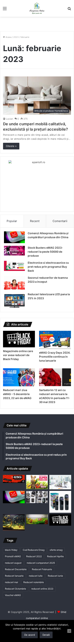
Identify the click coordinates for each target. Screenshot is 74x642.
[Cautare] (69, 10)
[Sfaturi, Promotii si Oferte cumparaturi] (37, 8)
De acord (29, 634)
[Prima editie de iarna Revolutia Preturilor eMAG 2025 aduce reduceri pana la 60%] (14, 479)
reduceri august (13, 562)
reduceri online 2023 (42, 588)
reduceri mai (11, 582)
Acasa (8, 37)
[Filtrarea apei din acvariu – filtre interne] (60, 502)
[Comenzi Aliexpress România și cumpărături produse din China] (14, 237)
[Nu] (69, 631)
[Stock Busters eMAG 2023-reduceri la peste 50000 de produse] (14, 251)
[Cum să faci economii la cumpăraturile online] (60, 482)
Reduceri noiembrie (33, 582)
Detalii (46, 634)
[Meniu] (5, 10)
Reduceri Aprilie (55, 556)
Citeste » (11, 146)
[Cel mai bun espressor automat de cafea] (37, 497)
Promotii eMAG (13, 556)
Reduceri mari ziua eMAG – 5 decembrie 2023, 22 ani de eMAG (17, 394)
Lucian (9, 118)
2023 (16, 37)
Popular (12, 221)
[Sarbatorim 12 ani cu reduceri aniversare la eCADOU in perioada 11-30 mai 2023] (55, 377)
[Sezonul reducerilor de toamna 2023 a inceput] (14, 283)
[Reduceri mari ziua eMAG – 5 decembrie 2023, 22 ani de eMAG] (19, 377)
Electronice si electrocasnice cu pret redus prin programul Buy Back (48, 266)
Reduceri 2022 (34, 556)
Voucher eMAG (13, 595)
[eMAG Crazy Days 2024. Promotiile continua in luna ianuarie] (55, 340)
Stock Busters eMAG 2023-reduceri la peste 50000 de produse (45, 251)
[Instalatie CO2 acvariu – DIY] (14, 522)
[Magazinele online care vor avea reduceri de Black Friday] (19, 339)
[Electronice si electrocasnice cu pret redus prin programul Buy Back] (14, 266)
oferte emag (56, 549)
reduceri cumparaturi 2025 (41, 562)
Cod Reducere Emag (33, 549)
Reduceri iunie (55, 575)
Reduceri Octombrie (15, 588)
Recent (34, 221)
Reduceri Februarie (42, 569)
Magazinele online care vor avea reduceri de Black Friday (18, 355)
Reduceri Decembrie (16, 569)
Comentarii (60, 221)
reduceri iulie (36, 575)
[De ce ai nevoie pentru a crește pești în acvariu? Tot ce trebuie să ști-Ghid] (37, 519)
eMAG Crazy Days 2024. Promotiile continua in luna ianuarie (54, 356)
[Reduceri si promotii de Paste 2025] (37, 482)
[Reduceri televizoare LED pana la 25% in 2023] (14, 300)
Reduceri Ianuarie (14, 575)
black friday (11, 549)
